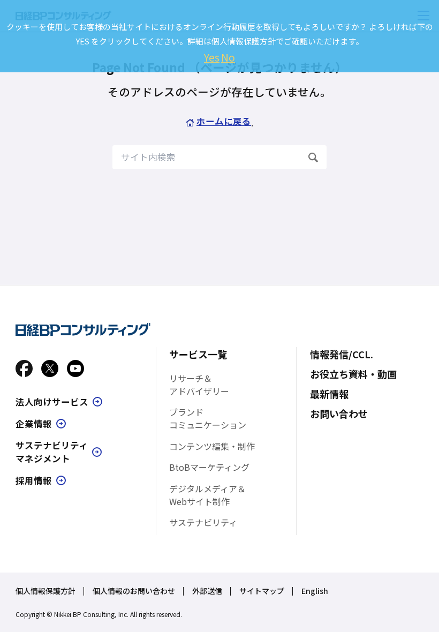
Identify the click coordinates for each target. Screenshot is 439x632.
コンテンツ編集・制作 (212, 446)
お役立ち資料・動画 (353, 374)
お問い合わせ (339, 413)
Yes (212, 57)
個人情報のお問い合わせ (134, 590)
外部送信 (207, 590)
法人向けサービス (52, 401)
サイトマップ (261, 590)
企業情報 (34, 423)
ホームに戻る (223, 121)
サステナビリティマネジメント (52, 452)
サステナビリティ (203, 522)
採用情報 (34, 480)
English (314, 590)
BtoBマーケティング (209, 467)
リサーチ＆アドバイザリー (199, 384)
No (228, 57)
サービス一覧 (198, 354)
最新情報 (329, 394)
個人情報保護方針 (45, 590)
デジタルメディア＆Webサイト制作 (207, 495)
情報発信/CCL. (341, 354)
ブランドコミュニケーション (207, 418)
